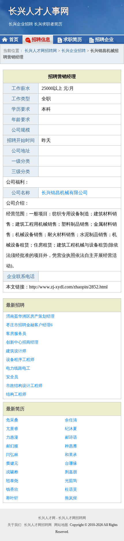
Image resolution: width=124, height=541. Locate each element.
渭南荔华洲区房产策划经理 (30, 316)
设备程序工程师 (20, 359)
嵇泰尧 (12, 481)
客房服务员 (16, 333)
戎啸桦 (12, 472)
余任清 (71, 420)
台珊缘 (71, 463)
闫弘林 (12, 455)
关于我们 (14, 525)
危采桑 (12, 420)
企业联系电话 (21, 276)
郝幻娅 (12, 446)
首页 (13, 39)
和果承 (71, 455)
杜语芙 (71, 489)
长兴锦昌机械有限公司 (65, 192)
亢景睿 (12, 429)
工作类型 (21, 98)
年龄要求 (21, 119)
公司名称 (21, 192)
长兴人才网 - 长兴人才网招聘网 (62, 518)
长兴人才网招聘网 (41, 51)
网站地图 (61, 525)
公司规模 (21, 129)
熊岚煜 (71, 498)
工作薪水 (21, 88)
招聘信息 (41, 39)
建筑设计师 (16, 351)
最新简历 (15, 408)
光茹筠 (71, 481)
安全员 (12, 377)
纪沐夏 (71, 429)
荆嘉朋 (71, 472)
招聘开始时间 (21, 140)
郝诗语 (71, 437)
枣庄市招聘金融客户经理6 (29, 325)
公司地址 (21, 150)
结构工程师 (16, 394)
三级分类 (21, 171)
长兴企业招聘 (21, 24)
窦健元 (12, 463)
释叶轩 (12, 498)
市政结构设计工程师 (24, 385)
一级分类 (21, 161)
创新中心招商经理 (22, 342)
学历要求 (21, 109)
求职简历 (72, 39)
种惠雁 (71, 446)
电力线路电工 (18, 368)
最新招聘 (15, 305)
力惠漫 (12, 437)
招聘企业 (104, 39)
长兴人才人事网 (39, 11)
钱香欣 (12, 489)
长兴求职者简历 (48, 24)
